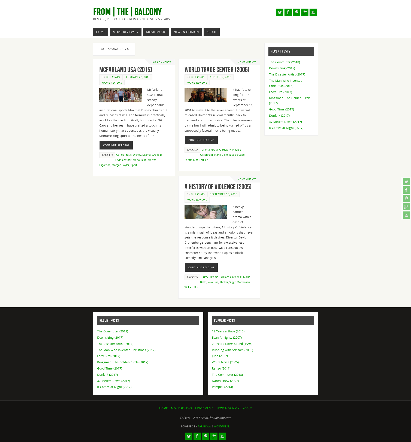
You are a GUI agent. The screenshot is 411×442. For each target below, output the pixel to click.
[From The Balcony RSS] (406, 215)
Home (163, 408)
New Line (212, 282)
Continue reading (116, 145)
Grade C (216, 149)
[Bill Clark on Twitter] (406, 181)
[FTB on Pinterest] (406, 198)
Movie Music (204, 408)
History (226, 149)
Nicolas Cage (237, 154)
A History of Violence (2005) (218, 187)
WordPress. (222, 426)
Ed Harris (225, 277)
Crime (205, 277)
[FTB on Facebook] (406, 190)
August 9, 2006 (220, 77)
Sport (134, 165)
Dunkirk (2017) (279, 115)
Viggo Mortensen (239, 282)
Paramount (191, 159)
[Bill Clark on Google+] (406, 206)
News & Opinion (228, 408)
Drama (146, 154)
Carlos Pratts (124, 154)
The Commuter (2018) (284, 62)
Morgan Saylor (120, 165)
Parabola (204, 426)
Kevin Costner (123, 159)
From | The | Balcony (127, 12)
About (247, 408)
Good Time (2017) (281, 109)
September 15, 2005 (223, 194)
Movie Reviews (112, 82)
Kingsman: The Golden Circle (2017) (122, 362)
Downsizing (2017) (282, 68)
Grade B (157, 154)
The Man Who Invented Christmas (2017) (126, 350)
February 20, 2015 (137, 77)
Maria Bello (139, 159)
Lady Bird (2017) (280, 92)
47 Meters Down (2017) (285, 122)
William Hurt (192, 287)
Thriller (203, 159)
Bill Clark (113, 77)
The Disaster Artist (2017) (287, 74)
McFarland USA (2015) (125, 70)
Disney (137, 154)
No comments (161, 62)
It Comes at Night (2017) (286, 128)
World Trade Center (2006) (217, 70)
